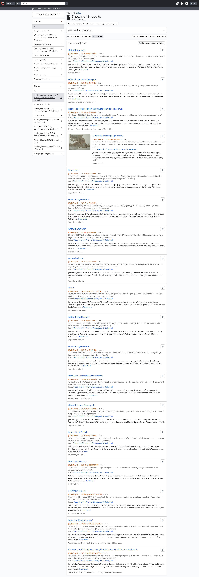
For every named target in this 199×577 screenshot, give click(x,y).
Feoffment (73, 170)
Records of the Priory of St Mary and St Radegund (93, 61)
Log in (193, 3)
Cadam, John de (48, 60)
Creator (37, 21)
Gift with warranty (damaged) (82, 79)
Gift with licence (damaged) (81, 405)
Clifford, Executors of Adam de (48, 64)
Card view (87, 36)
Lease (71, 287)
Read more (83, 69)
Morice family (48, 116)
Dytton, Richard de (48, 56)
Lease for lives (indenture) (80, 520)
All (35, 26)
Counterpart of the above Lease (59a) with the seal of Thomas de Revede (102, 549)
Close (79, 13)
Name (37, 86)
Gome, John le (48, 75)
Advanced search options (80, 30)
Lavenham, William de (48, 45)
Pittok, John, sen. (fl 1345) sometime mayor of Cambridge (48, 110)
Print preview (74, 36)
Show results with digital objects (152, 43)
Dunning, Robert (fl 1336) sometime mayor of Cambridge (48, 49)
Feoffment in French (77, 432)
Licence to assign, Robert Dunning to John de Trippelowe (95, 109)
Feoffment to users (77, 461)
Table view (98, 36)
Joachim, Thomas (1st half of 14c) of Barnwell (48, 148)
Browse (9, 3)
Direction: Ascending (157, 36)
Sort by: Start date (139, 36)
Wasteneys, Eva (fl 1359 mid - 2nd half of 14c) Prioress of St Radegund (48, 37)
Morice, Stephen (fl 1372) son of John (48, 141)
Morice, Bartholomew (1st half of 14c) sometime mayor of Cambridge (48, 97)
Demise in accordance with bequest (85, 376)
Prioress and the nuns (48, 79)
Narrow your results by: (48, 14)
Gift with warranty (77, 50)
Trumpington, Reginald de (48, 154)
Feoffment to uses (77, 491)
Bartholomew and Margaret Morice (48, 69)
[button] (177, 3)
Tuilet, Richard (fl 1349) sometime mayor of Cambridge (48, 127)
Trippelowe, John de (48, 31)
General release (75, 258)
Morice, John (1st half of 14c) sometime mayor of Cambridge (48, 134)
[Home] (3, 3)
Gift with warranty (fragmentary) (107, 135)
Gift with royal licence (78, 199)
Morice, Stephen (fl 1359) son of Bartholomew (48, 121)
